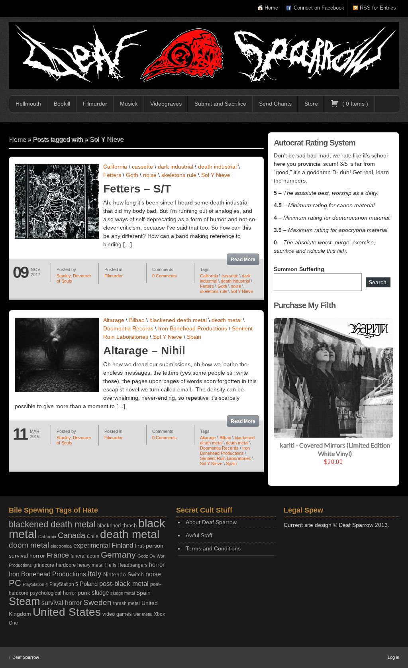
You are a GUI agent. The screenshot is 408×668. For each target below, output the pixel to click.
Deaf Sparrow (24, 657)
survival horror (61, 602)
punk (84, 593)
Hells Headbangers (126, 565)
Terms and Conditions (213, 548)
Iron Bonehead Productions (192, 328)
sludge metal (122, 593)
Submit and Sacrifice (220, 103)
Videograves (166, 103)
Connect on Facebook (319, 8)
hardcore (66, 565)
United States (67, 611)
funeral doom (85, 556)
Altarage (113, 320)
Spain (194, 337)
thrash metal (126, 603)
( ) (354, 103)
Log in (393, 657)
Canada (71, 535)
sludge (100, 592)
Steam (24, 601)
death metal (226, 320)
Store (311, 103)
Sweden (97, 602)
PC (15, 583)
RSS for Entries (378, 8)
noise (150, 175)
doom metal (29, 545)
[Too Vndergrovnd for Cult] (204, 55)
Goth (132, 175)
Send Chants (275, 103)
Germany (118, 554)
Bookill (62, 103)
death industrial (217, 166)
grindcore (43, 565)
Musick (128, 103)
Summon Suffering (299, 269)
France (58, 555)
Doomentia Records (128, 328)
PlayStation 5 (63, 584)
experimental (91, 545)
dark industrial (175, 166)
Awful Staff (199, 535)
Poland (89, 583)
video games (117, 614)
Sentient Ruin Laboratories (225, 458)
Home (271, 8)
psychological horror (53, 593)
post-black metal (124, 583)
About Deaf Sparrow (211, 522)
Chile (92, 536)
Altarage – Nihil (144, 350)
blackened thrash (117, 526)
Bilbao (137, 320)
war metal (142, 614)
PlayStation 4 (35, 584)
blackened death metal (178, 320)
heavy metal (90, 565)
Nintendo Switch (123, 574)
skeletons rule (178, 175)
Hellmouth (28, 103)
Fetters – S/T (137, 189)
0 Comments (164, 275)
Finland (122, 545)
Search (377, 282)
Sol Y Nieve (215, 175)
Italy (95, 574)
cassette (142, 166)
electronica (61, 546)
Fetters (112, 175)
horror (157, 564)
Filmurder (95, 103)
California (115, 166)
